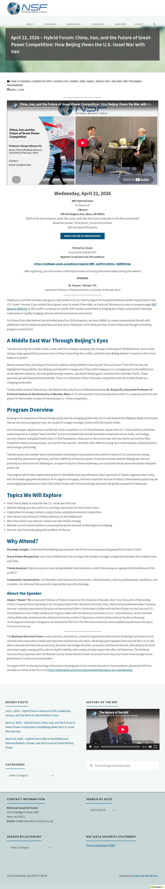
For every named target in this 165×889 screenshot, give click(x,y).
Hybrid (74, 81)
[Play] (90, 746)
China (13, 81)
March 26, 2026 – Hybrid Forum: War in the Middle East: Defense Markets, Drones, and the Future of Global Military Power (39, 743)
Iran (82, 81)
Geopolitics (61, 81)
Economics (24, 81)
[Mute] (150, 746)
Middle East (103, 81)
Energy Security (42, 81)
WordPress (151, 876)
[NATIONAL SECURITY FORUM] (27, 8)
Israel (90, 81)
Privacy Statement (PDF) (100, 845)
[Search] (154, 24)
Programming (15, 85)
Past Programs (132, 81)
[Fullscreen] (155, 746)
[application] (123, 729)
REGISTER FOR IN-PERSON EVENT (82, 235)
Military (117, 81)
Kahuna (137, 876)
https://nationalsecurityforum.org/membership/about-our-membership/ (90, 670)
